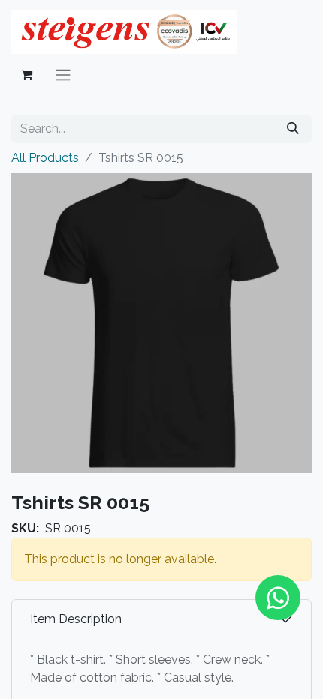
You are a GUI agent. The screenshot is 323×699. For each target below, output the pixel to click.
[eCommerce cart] (26, 74)
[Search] (293, 129)
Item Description (76, 619)
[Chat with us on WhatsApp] (277, 597)
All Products (45, 158)
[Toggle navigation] (63, 74)
